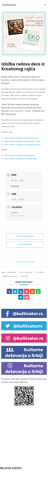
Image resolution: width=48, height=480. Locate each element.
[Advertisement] (24, 432)
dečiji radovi (26, 272)
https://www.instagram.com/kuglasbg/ (20, 158)
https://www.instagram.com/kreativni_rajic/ (22, 141)
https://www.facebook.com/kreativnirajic (21, 138)
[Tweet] (15, 291)
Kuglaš (24, 276)
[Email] (26, 297)
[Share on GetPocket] (26, 291)
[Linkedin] (20, 291)
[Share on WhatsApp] (38, 291)
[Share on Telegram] (20, 297)
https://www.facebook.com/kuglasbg (19, 155)
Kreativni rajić (10, 276)
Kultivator (9, 5)
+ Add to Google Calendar (25, 236)
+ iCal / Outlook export (24, 244)
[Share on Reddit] (32, 291)
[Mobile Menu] (45, 4)
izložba (40, 272)
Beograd (12, 272)
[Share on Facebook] (9, 291)
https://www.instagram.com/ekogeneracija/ (22, 144)
